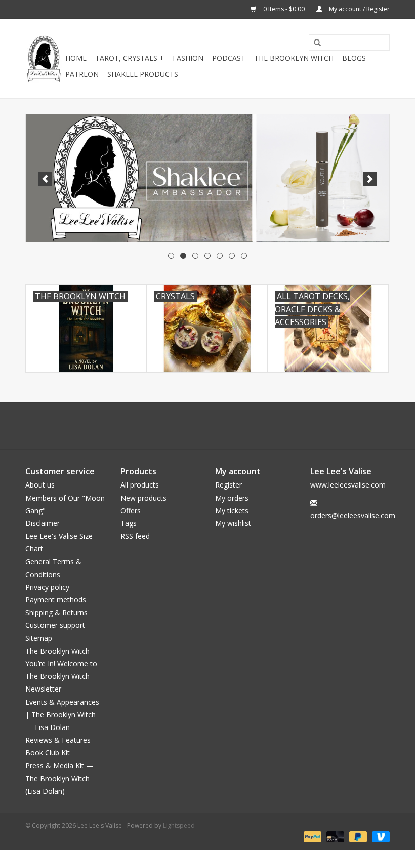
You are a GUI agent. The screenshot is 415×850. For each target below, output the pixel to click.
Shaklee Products (142, 74)
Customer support (55, 625)
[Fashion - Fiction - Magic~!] (43, 58)
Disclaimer (42, 523)
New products (143, 498)
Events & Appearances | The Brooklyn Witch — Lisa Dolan (62, 714)
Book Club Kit (47, 752)
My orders (231, 498)
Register (228, 485)
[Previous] (45, 179)
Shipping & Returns (56, 612)
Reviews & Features (58, 740)
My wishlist (233, 523)
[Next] (370, 179)
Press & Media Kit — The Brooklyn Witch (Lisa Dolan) (59, 778)
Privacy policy (47, 587)
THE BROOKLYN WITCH (294, 58)
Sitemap (38, 638)
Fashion (188, 58)
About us (40, 485)
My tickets (231, 510)
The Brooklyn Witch (57, 651)
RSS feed (135, 536)
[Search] (314, 43)
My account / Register (358, 9)
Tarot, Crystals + (129, 58)
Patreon (82, 74)
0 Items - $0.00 (284, 9)
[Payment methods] (311, 836)
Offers (130, 510)
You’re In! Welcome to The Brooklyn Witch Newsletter (61, 676)
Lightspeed (179, 825)
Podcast (228, 58)
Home (76, 58)
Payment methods (55, 599)
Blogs (354, 58)
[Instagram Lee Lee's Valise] (253, 426)
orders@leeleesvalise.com (352, 515)
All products (139, 485)
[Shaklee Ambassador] (207, 178)
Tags (128, 523)
